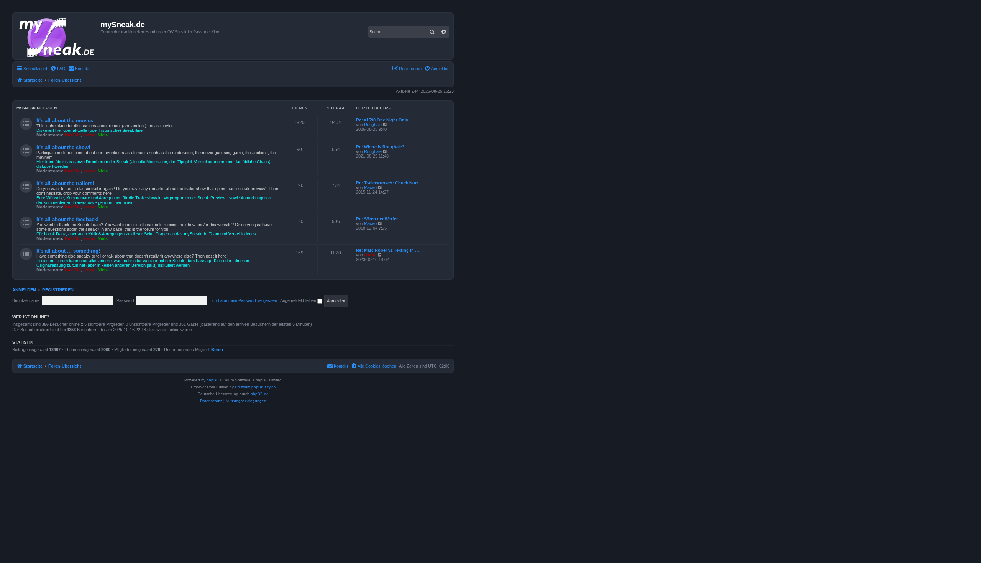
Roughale (373, 124)
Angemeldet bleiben (298, 300)
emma (89, 135)
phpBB (213, 380)
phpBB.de (260, 394)
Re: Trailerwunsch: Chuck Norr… (389, 183)
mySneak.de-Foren (36, 108)
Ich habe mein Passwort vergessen (244, 300)
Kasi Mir (73, 135)
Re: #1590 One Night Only (382, 120)
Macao (370, 187)
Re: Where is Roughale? (380, 146)
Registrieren (58, 289)
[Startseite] (57, 36)
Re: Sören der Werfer (377, 219)
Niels (103, 135)
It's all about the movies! (65, 120)
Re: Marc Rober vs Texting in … (387, 250)
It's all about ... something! (68, 251)
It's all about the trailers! (65, 183)
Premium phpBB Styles (255, 387)
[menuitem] (58, 68)
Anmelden (24, 289)
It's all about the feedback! (67, 219)
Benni (217, 349)
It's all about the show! (63, 147)
